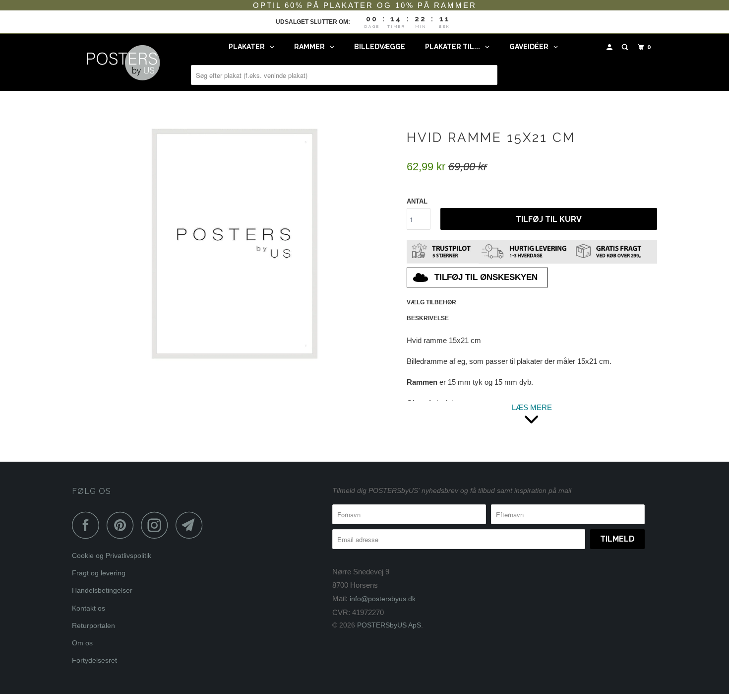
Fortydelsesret (94, 660)
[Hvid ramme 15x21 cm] (234, 243)
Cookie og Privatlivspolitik (111, 555)
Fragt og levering (98, 573)
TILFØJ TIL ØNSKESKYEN (486, 277)
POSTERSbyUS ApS (389, 625)
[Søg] (626, 47)
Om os (82, 643)
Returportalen (93, 625)
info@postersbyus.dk (383, 599)
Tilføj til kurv (549, 219)
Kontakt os (88, 608)
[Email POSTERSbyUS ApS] (192, 525)
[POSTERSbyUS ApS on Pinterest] (123, 525)
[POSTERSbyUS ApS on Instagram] (157, 525)
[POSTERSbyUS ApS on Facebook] (88, 525)
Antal (417, 201)
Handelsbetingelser (102, 590)
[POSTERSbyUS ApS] (123, 62)
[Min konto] (610, 47)
